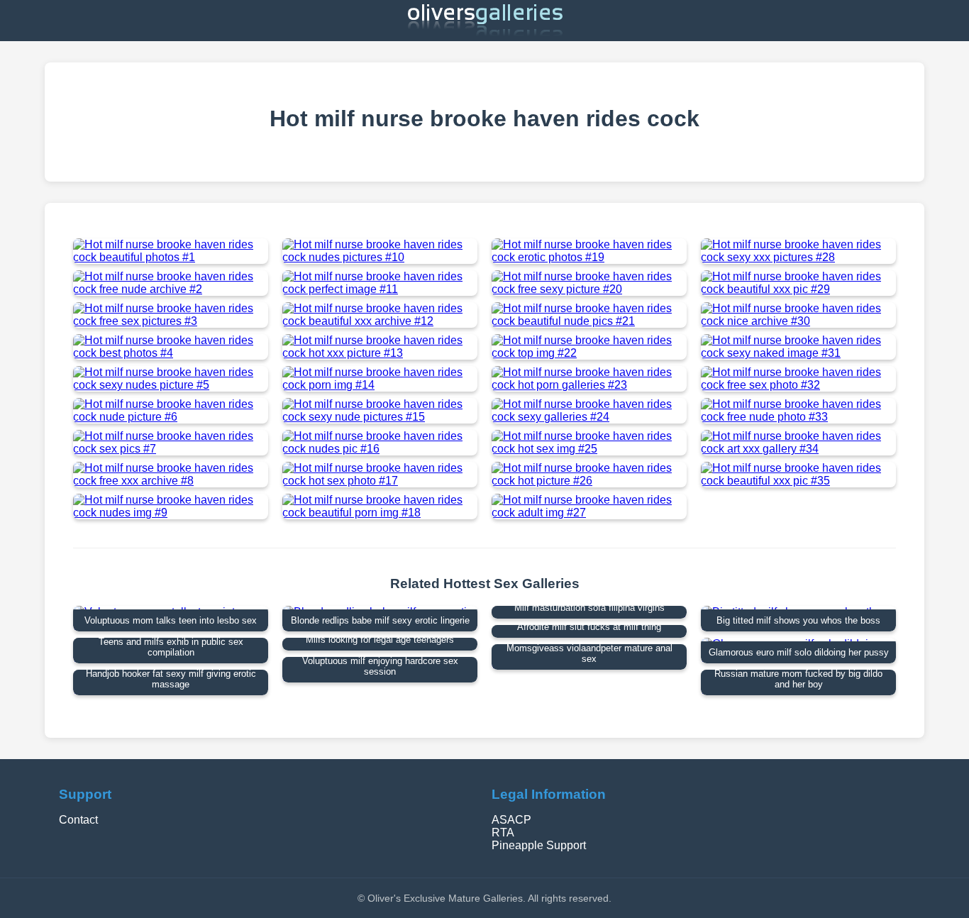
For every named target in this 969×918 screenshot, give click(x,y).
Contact (78, 820)
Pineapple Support (539, 845)
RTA (503, 832)
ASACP (511, 820)
